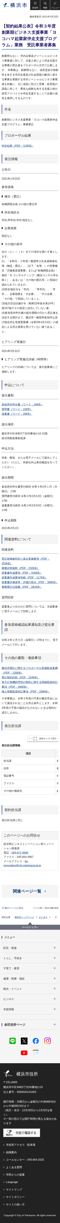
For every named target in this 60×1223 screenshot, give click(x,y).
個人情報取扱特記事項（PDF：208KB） (26, 691)
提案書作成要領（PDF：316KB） (22, 572)
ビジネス (43, 917)
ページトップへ (30, 927)
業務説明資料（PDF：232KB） (20, 568)
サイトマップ (14, 1189)
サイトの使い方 (15, 1204)
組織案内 (11, 1152)
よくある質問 (14, 1167)
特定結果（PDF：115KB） (18, 145)
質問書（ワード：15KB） (17, 409)
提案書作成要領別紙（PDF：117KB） (24, 577)
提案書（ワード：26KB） (17, 413)
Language (12, 1182)
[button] (35, 5)
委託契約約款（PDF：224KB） (20, 677)
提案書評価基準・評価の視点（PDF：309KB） (30, 582)
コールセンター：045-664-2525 (25, 1159)
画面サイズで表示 (47, 738)
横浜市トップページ (24, 917)
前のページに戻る (14, 908)
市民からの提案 (15, 1174)
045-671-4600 (20, 852)
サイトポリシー (15, 1197)
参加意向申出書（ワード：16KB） (22, 404)
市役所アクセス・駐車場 (20, 1144)
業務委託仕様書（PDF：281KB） (22, 587)
